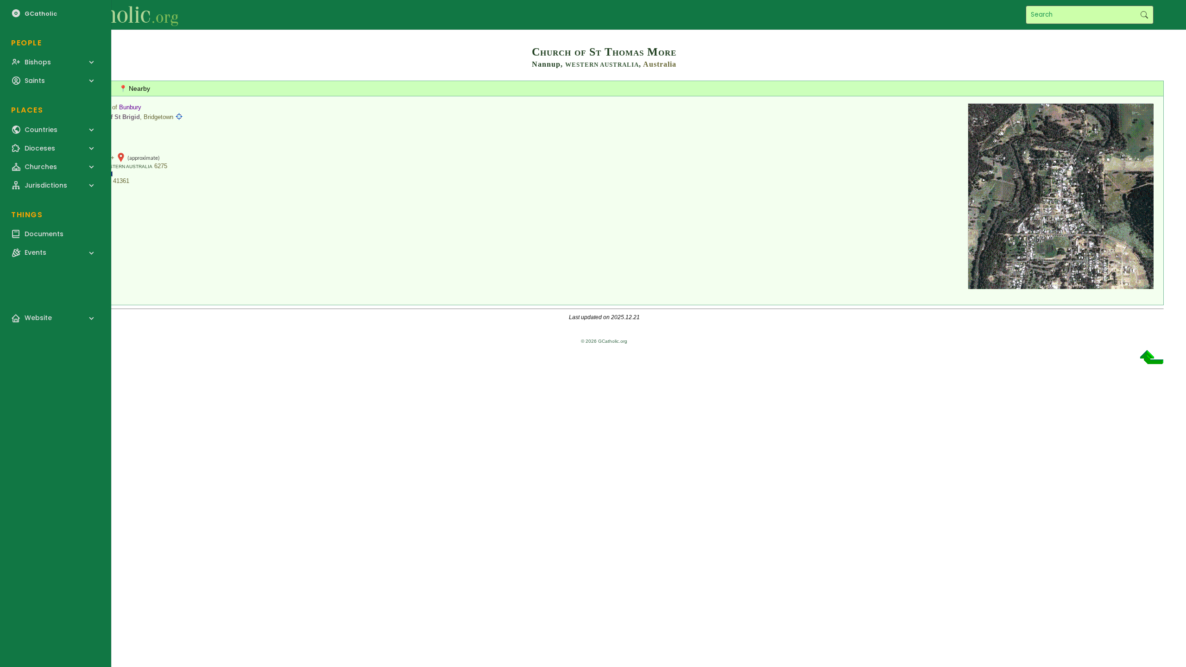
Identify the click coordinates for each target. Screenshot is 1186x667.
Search (1144, 15)
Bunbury (130, 107)
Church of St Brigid (112, 116)
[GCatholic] (114, 14)
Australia (659, 64)
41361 (121, 180)
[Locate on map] (179, 116)
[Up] (1151, 360)
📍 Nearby (134, 88)
